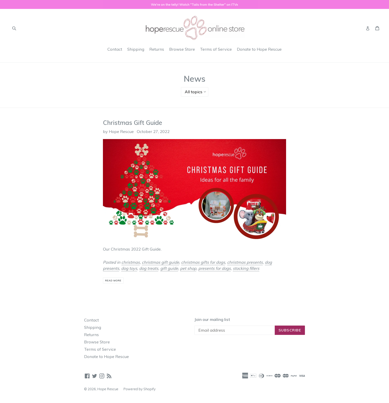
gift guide (169, 268)
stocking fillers (246, 268)
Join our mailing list (212, 319)
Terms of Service (216, 49)
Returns (156, 49)
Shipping (135, 49)
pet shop (188, 268)
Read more (113, 280)
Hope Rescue (107, 389)
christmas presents (245, 262)
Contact (114, 49)
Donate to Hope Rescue (259, 49)
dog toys (129, 268)
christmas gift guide (160, 262)
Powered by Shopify (139, 389)
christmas (130, 262)
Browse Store (182, 49)
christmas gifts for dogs (203, 262)
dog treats (148, 268)
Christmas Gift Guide (132, 122)
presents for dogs (214, 268)
